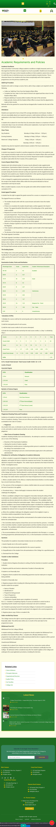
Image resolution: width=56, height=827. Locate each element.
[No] (28, 826)
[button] (23, 3)
